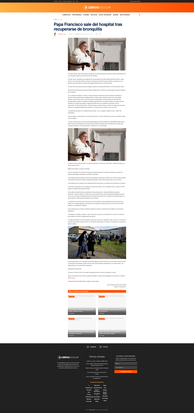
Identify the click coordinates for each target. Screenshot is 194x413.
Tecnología (105, 398)
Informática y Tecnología (97, 395)
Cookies (60, 1)
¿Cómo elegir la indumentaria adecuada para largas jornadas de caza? (81, 310)
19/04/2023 (70, 34)
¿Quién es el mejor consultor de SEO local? (97, 361)
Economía (86, 15)
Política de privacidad (67, 1)
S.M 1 (74, 1)
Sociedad (115, 15)
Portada (55, 19)
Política (105, 390)
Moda (96, 401)
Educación (94, 15)
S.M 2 (77, 1)
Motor (105, 385)
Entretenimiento (98, 387)
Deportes (89, 399)
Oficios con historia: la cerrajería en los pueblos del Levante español (110, 332)
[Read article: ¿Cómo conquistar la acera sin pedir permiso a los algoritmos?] (112, 305)
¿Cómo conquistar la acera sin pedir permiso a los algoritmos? (112, 310)
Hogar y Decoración (105, 15)
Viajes (105, 400)
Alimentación (66, 15)
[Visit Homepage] (97, 7)
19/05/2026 (102, 335)
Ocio (105, 387)
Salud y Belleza (105, 392)
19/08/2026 (72, 313)
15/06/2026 (102, 313)
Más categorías (125, 15)
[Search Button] (139, 14)
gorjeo (73, 278)
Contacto (56, 1)
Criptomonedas (77, 15)
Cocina (89, 394)
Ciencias (89, 390)
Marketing (97, 399)
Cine (89, 392)
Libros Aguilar (92, 409)
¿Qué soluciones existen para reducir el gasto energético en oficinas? (81, 332)
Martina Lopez (62, 34)
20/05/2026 (72, 335)
